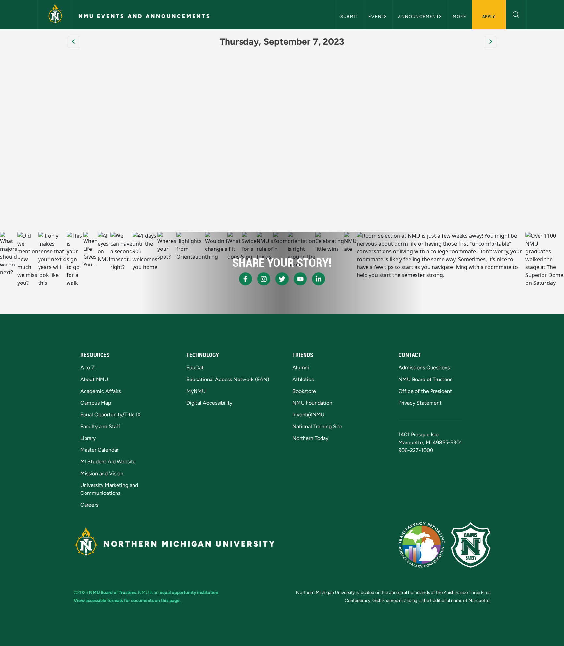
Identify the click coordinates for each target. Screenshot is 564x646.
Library (88, 438)
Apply (488, 16)
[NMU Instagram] (263, 278)
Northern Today (310, 438)
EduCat (195, 367)
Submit (349, 16)
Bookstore (304, 391)
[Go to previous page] (73, 42)
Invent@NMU (308, 415)
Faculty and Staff (100, 426)
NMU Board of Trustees (425, 379)
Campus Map (95, 403)
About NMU (94, 379)
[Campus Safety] (470, 545)
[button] (516, 14)
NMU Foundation (312, 403)
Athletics (303, 379)
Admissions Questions (424, 367)
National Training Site (317, 426)
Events (377, 16)
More (459, 16)
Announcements (420, 16)
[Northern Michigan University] (55, 14)
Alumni (300, 367)
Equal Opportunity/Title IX (110, 415)
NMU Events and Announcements (144, 16)
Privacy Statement (420, 403)
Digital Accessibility (209, 403)
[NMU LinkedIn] (318, 278)
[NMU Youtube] (300, 278)
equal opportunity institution (189, 592)
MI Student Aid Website (108, 462)
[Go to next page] (490, 42)
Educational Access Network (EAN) (227, 379)
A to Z (87, 367)
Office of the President (425, 391)
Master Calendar (99, 450)
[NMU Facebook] (245, 278)
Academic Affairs (100, 391)
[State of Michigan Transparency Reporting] (422, 545)
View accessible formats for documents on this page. (127, 600)
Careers (89, 505)
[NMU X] (282, 278)
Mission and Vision (101, 473)
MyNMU (196, 391)
